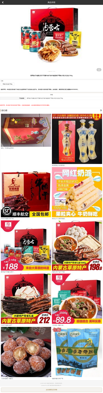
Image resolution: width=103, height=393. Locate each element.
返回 (2, 2)
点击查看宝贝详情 (51, 389)
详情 (51, 94)
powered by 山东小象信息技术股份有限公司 (51, 385)
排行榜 (4, 110)
